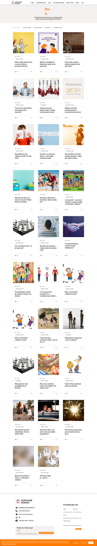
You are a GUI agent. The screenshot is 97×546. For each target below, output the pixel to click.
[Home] (16, 514)
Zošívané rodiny (27, 27)
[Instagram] (17, 517)
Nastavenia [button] (76, 542)
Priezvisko (75, 509)
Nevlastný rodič (58, 27)
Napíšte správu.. (67, 520)
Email (18, 530)
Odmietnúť (83, 542)
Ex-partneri (47, 27)
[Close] (95, 543)
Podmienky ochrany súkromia (9, 544)
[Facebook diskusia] (17, 521)
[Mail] (16, 508)
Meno (64, 509)
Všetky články (16, 27)
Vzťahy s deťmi (38, 27)
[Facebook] (19, 517)
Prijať (91, 542)
